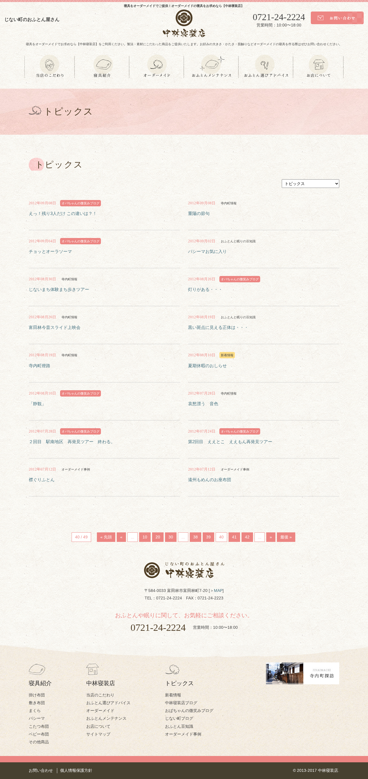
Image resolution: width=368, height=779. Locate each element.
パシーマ (37, 718)
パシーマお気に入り (207, 251)
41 (234, 537)
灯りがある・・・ (205, 289)
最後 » (286, 537)
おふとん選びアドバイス (108, 702)
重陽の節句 (199, 213)
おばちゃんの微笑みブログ (189, 710)
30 (170, 537)
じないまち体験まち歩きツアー (59, 289)
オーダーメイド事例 (183, 734)
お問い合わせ (41, 770)
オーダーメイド (100, 710)
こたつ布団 (39, 726)
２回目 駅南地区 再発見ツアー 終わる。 (74, 441)
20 (158, 537)
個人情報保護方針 (76, 770)
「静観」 (37, 403)
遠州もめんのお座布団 (209, 479)
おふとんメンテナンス (106, 718)
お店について (98, 726)
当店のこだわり (100, 695)
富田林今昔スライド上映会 (54, 327)
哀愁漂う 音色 (203, 403)
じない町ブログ (179, 718)
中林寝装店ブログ (181, 702)
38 (195, 537)
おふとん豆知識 (179, 726)
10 (145, 537)
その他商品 (39, 742)
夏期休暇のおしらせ (207, 365)
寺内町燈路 (39, 365)
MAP (218, 590)
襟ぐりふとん (42, 479)
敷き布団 (37, 702)
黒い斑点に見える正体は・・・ (218, 327)
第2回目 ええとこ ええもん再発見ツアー (230, 441)
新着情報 (173, 695)
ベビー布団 (39, 734)
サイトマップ (98, 734)
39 (208, 537)
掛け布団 (37, 695)
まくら (35, 710)
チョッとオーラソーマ (50, 251)
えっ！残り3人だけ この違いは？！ (63, 213)
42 (247, 537)
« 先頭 (106, 537)
